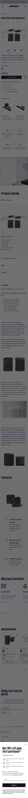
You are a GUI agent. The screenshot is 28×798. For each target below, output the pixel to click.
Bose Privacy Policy (17, 774)
